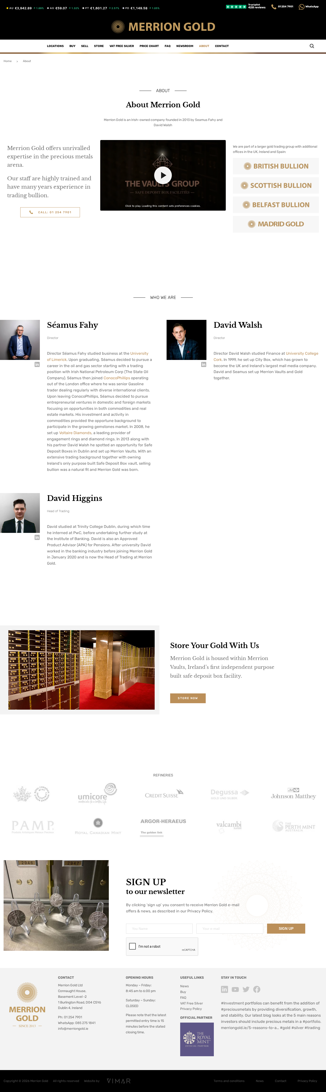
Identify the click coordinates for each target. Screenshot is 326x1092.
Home (8, 61)
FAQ (168, 46)
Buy (72, 46)
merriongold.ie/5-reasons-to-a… (250, 1027)
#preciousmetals (236, 1009)
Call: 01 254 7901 (55, 212)
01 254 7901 (285, 6)
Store (99, 46)
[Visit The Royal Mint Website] (197, 1055)
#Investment (232, 1003)
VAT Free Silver (122, 46)
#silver (297, 1027)
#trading (312, 1027)
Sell (84, 46)
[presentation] (162, 946)
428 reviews (257, 6)
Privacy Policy (199, 911)
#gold (285, 1027)
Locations (55, 46)
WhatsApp (312, 6)
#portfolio (311, 1021)
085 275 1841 (85, 1023)
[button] (163, 175)
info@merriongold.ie (73, 1029)
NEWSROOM (184, 46)
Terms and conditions (229, 1081)
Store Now (188, 698)
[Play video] (163, 175)
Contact (222, 46)
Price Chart (149, 46)
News (184, 986)
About (204, 46)
